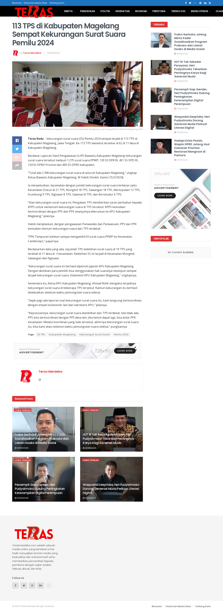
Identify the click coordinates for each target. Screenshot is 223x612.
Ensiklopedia (199, 11)
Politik (105, 11)
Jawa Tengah (23, 410)
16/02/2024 (53, 53)
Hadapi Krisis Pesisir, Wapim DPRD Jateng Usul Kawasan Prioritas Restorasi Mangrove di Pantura (191, 148)
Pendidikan (87, 11)
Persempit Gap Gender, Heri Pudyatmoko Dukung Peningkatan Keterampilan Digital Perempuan (40, 489)
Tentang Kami (56, 2)
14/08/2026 (22, 448)
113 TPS (41, 334)
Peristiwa (159, 11)
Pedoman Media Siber (35, 2)
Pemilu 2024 (121, 334)
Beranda (17, 2)
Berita (68, 11)
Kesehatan (123, 11)
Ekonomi (141, 11)
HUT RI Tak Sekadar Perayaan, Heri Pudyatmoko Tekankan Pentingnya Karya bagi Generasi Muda (108, 438)
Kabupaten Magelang (62, 334)
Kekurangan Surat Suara (95, 334)
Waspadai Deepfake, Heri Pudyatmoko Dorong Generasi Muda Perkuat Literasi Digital (111, 489)
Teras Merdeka (32, 53)
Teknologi (178, 11)
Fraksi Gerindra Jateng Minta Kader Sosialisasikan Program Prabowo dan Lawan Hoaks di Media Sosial (42, 438)
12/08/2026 (90, 448)
